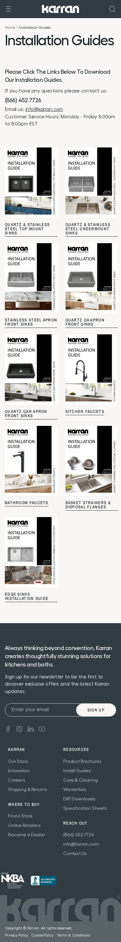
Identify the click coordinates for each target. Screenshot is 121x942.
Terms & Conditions (73, 935)
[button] (8, 9)
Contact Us (75, 853)
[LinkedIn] (30, 728)
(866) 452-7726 (78, 835)
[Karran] (60, 8)
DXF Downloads (79, 799)
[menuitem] (112, 9)
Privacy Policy (16, 935)
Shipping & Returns (27, 789)
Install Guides (77, 771)
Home (10, 27)
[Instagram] (19, 728)
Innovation (19, 771)
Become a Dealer (26, 835)
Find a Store (20, 816)
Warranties (74, 789)
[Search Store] (112, 9)
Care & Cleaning (80, 780)
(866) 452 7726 (23, 100)
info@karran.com (44, 109)
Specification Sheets (85, 808)
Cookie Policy (42, 935)
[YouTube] (42, 728)
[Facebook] (8, 728)
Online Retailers (24, 825)
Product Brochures (82, 761)
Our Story (18, 761)
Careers (16, 780)
